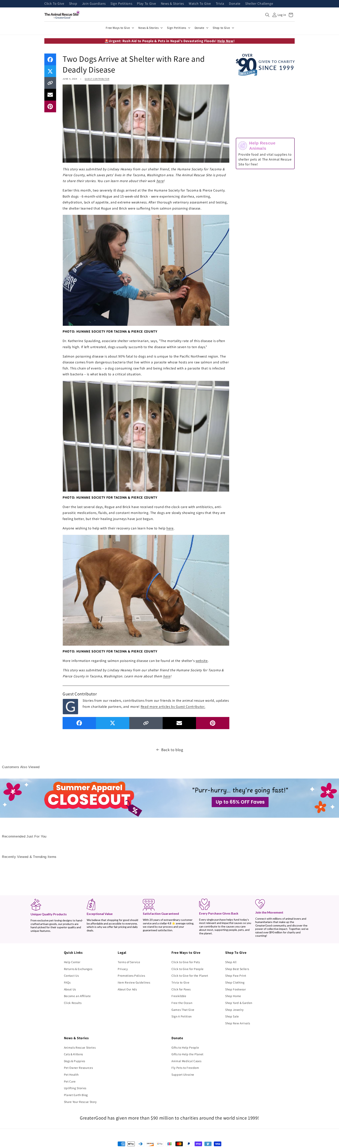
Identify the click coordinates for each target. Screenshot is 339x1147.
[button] (267, 15)
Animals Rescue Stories (80, 1047)
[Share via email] (50, 95)
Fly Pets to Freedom (185, 1068)
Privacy (123, 969)
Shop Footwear (235, 989)
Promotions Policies (131, 975)
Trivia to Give (180, 982)
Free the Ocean (181, 1003)
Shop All (230, 962)
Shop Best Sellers (237, 969)
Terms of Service (129, 962)
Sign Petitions (121, 4)
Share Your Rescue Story (80, 1102)
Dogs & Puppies (74, 1061)
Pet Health (71, 1074)
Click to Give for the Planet (189, 975)
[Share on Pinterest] (50, 106)
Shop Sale (232, 1016)
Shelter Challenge (259, 4)
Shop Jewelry (234, 1010)
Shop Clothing (235, 982)
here (160, 181)
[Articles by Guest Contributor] (70, 706)
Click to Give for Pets (185, 962)
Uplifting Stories (75, 1088)
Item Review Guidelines (134, 982)
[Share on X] (50, 71)
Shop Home (233, 996)
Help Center (72, 962)
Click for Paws (180, 989)
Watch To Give (200, 4)
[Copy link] (50, 83)
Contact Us (71, 975)
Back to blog (172, 749)
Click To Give (54, 4)
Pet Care (70, 1081)
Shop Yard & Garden (238, 1003)
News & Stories (172, 4)
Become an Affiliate (77, 996)
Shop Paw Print (235, 975)
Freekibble (178, 996)
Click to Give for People (187, 969)
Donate (235, 4)
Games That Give (182, 1010)
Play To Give (146, 4)
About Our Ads (127, 989)
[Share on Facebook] (50, 59)
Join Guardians (94, 4)
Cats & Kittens (73, 1054)
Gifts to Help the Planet (187, 1054)
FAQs (67, 982)
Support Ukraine (182, 1074)
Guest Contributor (97, 78)
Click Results (73, 1003)
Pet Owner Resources (78, 1068)
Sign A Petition (181, 1016)
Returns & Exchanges (78, 969)
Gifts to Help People (185, 1047)
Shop (73, 4)
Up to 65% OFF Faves (240, 802)
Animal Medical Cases (186, 1061)
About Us (70, 989)
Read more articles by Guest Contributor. (173, 706)
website (202, 660)
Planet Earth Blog (76, 1095)
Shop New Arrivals (237, 1023)
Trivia (220, 4)
